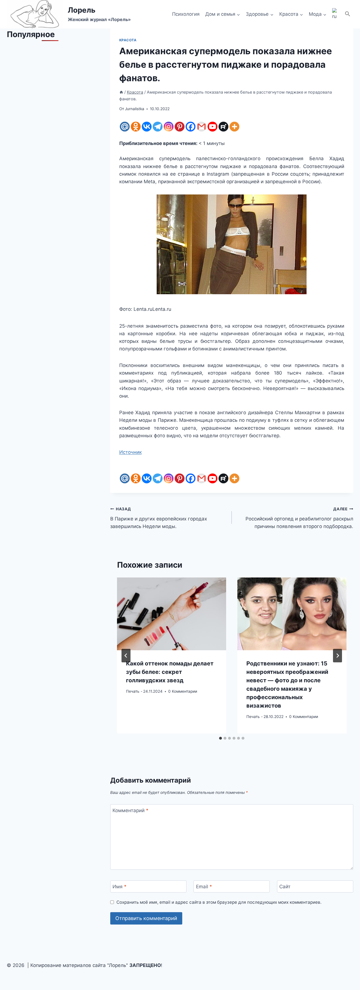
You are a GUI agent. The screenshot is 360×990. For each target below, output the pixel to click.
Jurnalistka (134, 109)
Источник (130, 452)
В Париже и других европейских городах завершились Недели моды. (158, 518)
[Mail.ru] (125, 127)
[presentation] (171, 613)
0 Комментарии (182, 691)
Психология (186, 14)
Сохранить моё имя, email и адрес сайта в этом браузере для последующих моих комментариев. (218, 902)
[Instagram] (169, 127)
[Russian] (335, 14)
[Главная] (121, 92)
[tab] (220, 738)
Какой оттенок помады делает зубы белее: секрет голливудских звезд (169, 672)
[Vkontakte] (147, 127)
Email (204, 886)
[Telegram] (158, 127)
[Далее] (337, 655)
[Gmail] (201, 127)
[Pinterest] (179, 127)
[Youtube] (212, 127)
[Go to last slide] (126, 655)
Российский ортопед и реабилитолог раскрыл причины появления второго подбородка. (299, 518)
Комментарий (130, 810)
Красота (128, 40)
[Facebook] (190, 127)
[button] (347, 14)
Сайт (285, 886)
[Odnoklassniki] (136, 127)
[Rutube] (223, 127)
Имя (119, 886)
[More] (234, 127)
